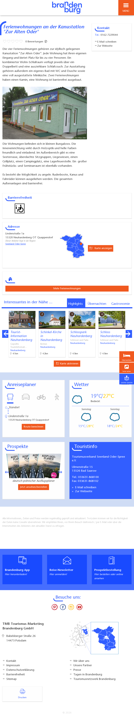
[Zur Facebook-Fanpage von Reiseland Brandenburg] (63, 608)
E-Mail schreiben (85, 487)
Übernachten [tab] (97, 304)
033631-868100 (88, 477)
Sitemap (11, 679)
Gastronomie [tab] (120, 304)
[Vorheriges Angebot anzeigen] (5, 334)
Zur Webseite (83, 491)
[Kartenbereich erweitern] (129, 309)
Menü (126, 11)
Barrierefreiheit (15, 674)
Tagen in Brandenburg (87, 674)
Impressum (13, 665)
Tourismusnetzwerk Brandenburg (94, 679)
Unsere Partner (82, 665)
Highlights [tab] (75, 304)
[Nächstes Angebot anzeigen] (129, 334)
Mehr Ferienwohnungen (67, 288)
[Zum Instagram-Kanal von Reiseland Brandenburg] (71, 608)
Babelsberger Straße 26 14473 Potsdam (21, 638)
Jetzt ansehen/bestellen (33, 487)
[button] (126, 368)
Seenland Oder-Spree (15, 244)
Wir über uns (81, 661)
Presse (77, 670)
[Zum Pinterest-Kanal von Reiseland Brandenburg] (54, 608)
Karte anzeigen (103, 248)
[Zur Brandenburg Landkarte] (93, 640)
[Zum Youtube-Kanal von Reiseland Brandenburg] (79, 608)
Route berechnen (33, 427)
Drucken (22, 698)
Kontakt (11, 661)
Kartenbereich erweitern (113, 309)
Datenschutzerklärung (20, 670)
